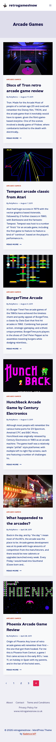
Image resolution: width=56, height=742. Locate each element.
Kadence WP (29, 733)
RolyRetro (13, 97)
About (9, 702)
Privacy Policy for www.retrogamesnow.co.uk (28, 709)
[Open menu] (50, 5)
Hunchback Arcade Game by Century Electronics (24, 408)
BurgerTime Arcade (25, 297)
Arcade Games (14, 79)
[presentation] (28, 58)
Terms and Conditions (38, 702)
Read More (14, 138)
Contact (20, 702)
